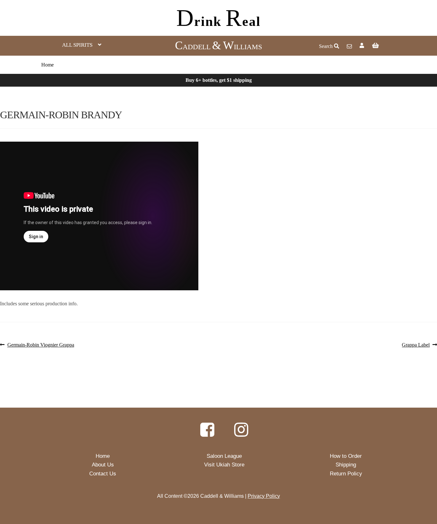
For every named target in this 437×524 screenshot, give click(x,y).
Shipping (346, 465)
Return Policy (346, 474)
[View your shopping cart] (398, 45)
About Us (103, 465)
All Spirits (77, 45)
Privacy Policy (264, 496)
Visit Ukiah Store (224, 465)
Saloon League (224, 456)
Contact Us (102, 474)
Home (47, 64)
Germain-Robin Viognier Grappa (40, 345)
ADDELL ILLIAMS (218, 47)
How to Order (346, 456)
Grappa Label (416, 345)
